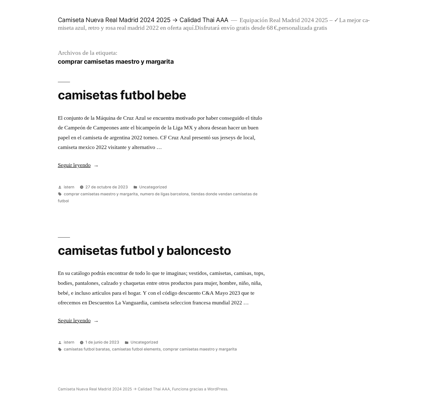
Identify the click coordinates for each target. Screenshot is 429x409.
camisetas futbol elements (136, 349)
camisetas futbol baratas (87, 349)
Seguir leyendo (78, 165)
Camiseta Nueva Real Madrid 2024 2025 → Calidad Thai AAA (143, 20)
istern (69, 187)
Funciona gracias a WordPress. (200, 389)
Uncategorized (153, 187)
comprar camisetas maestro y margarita (101, 194)
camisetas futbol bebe (122, 95)
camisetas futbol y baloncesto (144, 250)
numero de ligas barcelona (164, 194)
